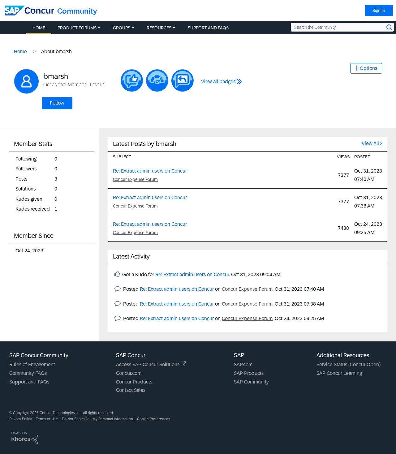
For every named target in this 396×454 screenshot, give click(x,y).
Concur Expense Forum (135, 179)
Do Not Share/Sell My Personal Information (97, 419)
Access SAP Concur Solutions (148, 364)
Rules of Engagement (32, 364)
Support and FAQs (29, 381)
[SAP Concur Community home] (29, 10)
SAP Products (249, 373)
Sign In (378, 10)
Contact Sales (130, 390)
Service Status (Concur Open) (348, 364)
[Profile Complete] (157, 80)
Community (77, 11)
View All (370, 143)
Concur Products (134, 381)
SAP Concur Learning (339, 373)
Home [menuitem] (38, 27)
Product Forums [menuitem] (77, 27)
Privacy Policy (20, 419)
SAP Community (251, 381)
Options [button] (368, 68)
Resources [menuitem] (159, 27)
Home (20, 51)
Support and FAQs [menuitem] (208, 27)
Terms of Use (47, 419)
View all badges (218, 81)
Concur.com (128, 373)
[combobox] (342, 27)
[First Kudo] (132, 80)
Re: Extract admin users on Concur (150, 170)
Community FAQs (28, 373)
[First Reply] (182, 80)
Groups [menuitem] (121, 27)
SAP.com (243, 364)
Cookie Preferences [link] (153, 419)
